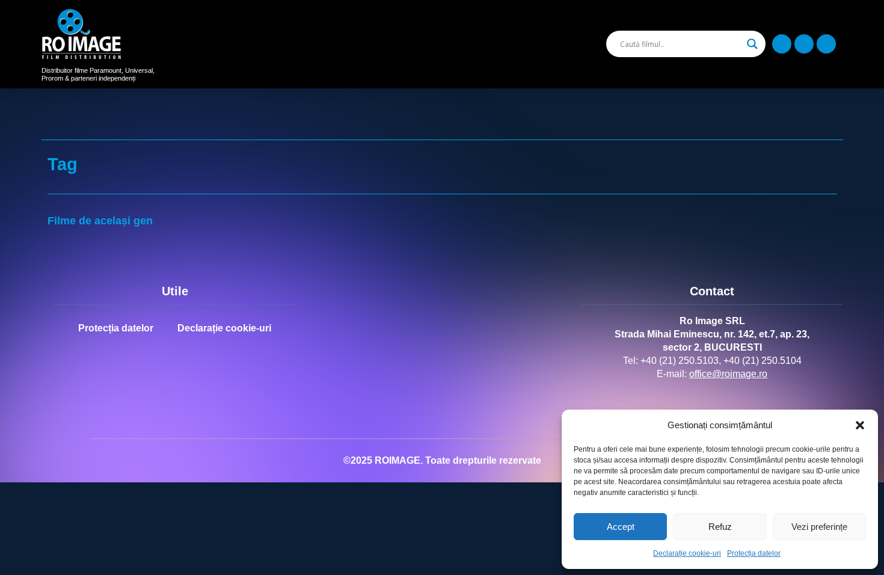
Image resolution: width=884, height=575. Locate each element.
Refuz (720, 526)
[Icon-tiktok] (826, 44)
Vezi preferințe (819, 526)
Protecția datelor (754, 553)
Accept (620, 526)
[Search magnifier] (752, 43)
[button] (860, 425)
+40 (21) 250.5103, (680, 360)
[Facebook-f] (781, 44)
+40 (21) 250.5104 (762, 360)
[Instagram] (804, 44)
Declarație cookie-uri (687, 553)
